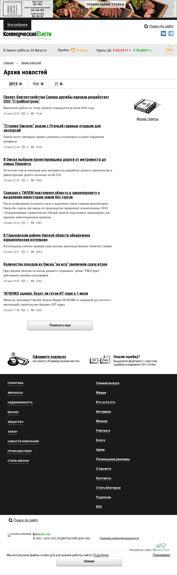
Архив (100, 449)
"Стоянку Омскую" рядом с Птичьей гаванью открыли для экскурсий (52, 128)
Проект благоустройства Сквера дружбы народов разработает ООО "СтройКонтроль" (56, 99)
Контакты (103, 478)
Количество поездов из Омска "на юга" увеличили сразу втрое (55, 264)
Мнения (101, 421)
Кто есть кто (105, 402)
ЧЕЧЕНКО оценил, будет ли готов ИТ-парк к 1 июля (45, 293)
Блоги (100, 440)
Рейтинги (103, 430)
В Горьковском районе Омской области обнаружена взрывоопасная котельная (46, 237)
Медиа (101, 392)
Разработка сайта (141, 550)
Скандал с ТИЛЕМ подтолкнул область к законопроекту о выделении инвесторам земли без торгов (51, 194)
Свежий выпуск (107, 383)
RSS (99, 506)
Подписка (103, 497)
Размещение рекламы (113, 459)
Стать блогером (108, 487)
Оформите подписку (49, 356)
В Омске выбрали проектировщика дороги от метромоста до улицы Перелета (54, 161)
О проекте (103, 468)
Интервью (103, 411)
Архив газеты (148, 119)
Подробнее (101, 555)
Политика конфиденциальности (119, 538)
